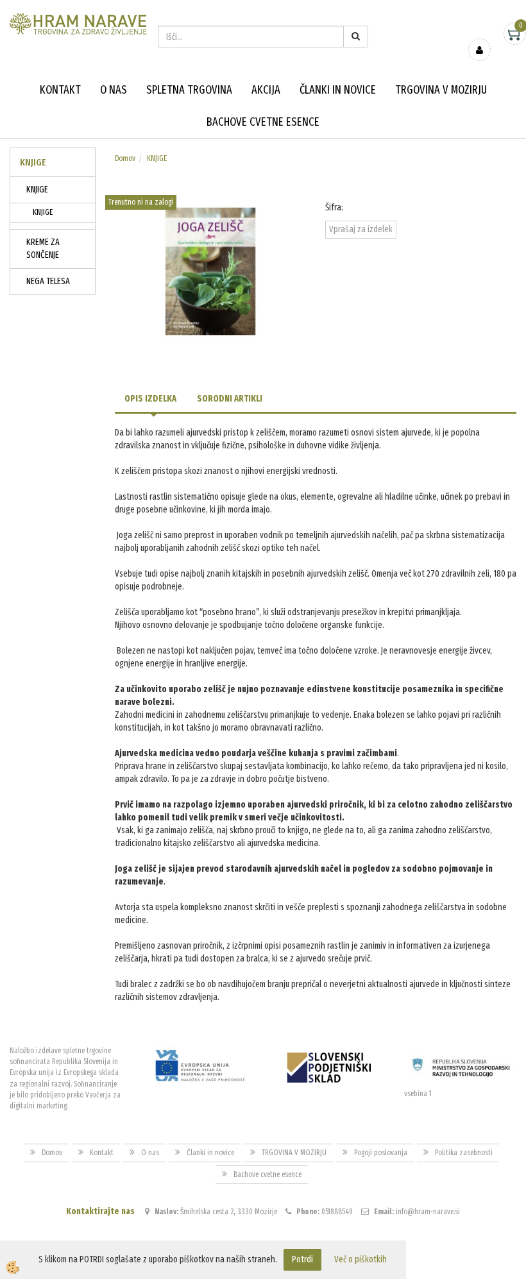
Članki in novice (338, 90)
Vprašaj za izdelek (361, 229)
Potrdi (302, 1259)
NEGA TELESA (48, 281)
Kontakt (60, 90)
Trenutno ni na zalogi (140, 202)
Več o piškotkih (360, 1259)
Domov (125, 158)
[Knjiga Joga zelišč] (210, 271)
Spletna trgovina (189, 90)
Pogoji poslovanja (380, 1152)
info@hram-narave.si (428, 1211)
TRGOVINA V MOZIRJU (441, 90)
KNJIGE (37, 189)
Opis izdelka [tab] (150, 398)
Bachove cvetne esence (263, 122)
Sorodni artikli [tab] (229, 398)
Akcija (265, 90)
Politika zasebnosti (464, 1152)
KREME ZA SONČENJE (43, 248)
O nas (113, 90)
